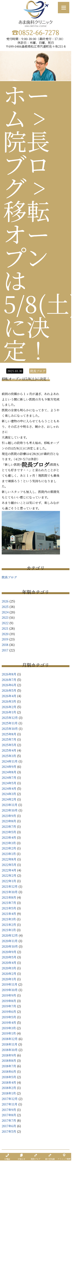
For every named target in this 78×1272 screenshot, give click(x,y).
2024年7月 (9, 777)
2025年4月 (9, 750)
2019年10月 (10, 990)
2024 (5, 612)
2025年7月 (9, 739)
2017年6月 (9, 1126)
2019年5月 (9, 1017)
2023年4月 (9, 837)
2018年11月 (9, 1044)
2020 (5, 634)
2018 (5, 645)
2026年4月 (9, 696)
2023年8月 (9, 821)
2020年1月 (9, 979)
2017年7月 (9, 1120)
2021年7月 (9, 903)
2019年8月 (9, 1001)
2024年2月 (9, 799)
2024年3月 (9, 794)
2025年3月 (9, 756)
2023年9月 (9, 816)
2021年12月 (10, 886)
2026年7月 (9, 679)
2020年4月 (9, 962)
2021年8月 (9, 897)
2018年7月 (9, 1066)
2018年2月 (9, 1088)
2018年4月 (9, 1082)
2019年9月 (9, 995)
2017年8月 (9, 1115)
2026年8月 (9, 674)
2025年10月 (10, 728)
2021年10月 (10, 892)
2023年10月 (10, 810)
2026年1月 (9, 712)
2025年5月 (9, 745)
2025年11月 (10, 723)
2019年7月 (9, 1006)
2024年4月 (9, 788)
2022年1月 (9, 881)
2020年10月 (10, 946)
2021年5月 (9, 908)
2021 (5, 628)
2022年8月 (9, 859)
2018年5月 (9, 1077)
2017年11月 (9, 1104)
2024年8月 (9, 772)
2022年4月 (9, 870)
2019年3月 (9, 1028)
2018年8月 (9, 1060)
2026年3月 (9, 701)
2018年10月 (10, 1050)
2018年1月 (9, 1093)
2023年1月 (9, 854)
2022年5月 (9, 865)
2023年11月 (9, 805)
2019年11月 (9, 984)
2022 (5, 623)
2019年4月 (9, 1022)
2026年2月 (9, 707)
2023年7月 (9, 826)
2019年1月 (9, 1033)
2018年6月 (9, 1071)
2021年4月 (9, 914)
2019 (5, 639)
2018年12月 (10, 1039)
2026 (5, 601)
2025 (5, 607)
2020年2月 (9, 973)
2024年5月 (9, 783)
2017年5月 (9, 1131)
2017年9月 (9, 1110)
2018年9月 (9, 1055)
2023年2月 (9, 848)
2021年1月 (9, 930)
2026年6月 (9, 685)
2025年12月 (10, 717)
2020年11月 (10, 941)
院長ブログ (9, 577)
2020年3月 (9, 968)
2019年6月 (9, 1011)
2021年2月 (9, 924)
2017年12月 (10, 1099)
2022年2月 (9, 875)
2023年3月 (9, 843)
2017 (5, 650)
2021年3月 (9, 919)
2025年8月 (9, 734)
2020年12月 (10, 935)
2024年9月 (9, 766)
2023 (5, 617)
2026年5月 (9, 690)
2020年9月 (9, 952)
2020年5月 (9, 957)
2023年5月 (9, 832)
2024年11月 (10, 761)
